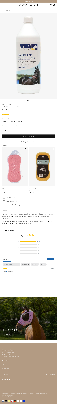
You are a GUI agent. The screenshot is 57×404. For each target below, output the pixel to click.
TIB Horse (5, 107)
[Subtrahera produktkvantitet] (3, 130)
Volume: (6, 118)
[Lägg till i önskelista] (26, 149)
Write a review (51, 259)
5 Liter (20, 121)
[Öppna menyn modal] (2, 4)
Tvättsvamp (33, 188)
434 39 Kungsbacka (8, 352)
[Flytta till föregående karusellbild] (50, 289)
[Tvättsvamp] (42, 166)
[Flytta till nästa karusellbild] (54, 288)
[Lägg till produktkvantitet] (7, 130)
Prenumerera (50, 374)
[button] (28, 241)
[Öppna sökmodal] (51, 4)
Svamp (4, 188)
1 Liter (5, 121)
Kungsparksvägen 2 (8, 350)
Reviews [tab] (6, 260)
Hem (3, 11)
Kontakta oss (14, 201)
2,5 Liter (12, 121)
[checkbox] (43, 264)
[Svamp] (15, 166)
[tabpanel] (28, 272)
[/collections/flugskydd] (28, 318)
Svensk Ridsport (16, 393)
